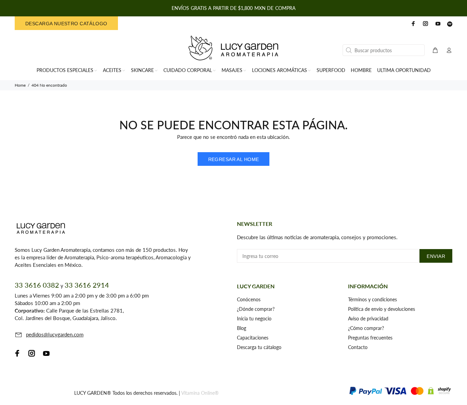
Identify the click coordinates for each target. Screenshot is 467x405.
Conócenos (249, 299)
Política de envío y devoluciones (381, 309)
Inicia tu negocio (254, 318)
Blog (241, 328)
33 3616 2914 (87, 285)
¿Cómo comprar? (366, 328)
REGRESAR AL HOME (233, 159)
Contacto (358, 347)
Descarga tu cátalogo (259, 347)
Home (20, 85)
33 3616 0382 (37, 285)
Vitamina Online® (200, 393)
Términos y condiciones (372, 299)
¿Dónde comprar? (256, 309)
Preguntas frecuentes (370, 338)
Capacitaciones (252, 338)
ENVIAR (436, 256)
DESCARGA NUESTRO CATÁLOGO (66, 23)
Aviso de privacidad (368, 318)
